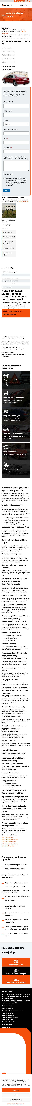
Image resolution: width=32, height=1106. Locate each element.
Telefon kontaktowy (10, 129)
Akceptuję (16, 1090)
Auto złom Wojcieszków (9, 841)
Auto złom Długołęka (8, 846)
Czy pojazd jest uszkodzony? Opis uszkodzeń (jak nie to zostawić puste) (15, 157)
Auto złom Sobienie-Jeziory (10, 839)
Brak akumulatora (9, 66)
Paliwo (5, 120)
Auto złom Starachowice (10, 1017)
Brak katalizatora (8, 69)
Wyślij (6, 190)
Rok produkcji (7, 111)
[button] (29, 1076)
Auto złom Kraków (8, 1015)
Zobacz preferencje (16, 1099)
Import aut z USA (16, 965)
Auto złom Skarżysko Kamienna (12, 1011)
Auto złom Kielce (7, 1009)
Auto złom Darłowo (7, 837)
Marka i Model (8, 102)
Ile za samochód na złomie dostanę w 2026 (16, 994)
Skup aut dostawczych (16, 982)
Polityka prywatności (11, 1103)
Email (5, 138)
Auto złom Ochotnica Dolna (10, 844)
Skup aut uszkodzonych (16, 973)
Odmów (16, 1095)
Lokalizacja (7, 148)
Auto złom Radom (7, 1013)
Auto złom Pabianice (8, 1022)
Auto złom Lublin (7, 1020)
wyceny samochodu (23, 201)
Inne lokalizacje (7, 1024)
